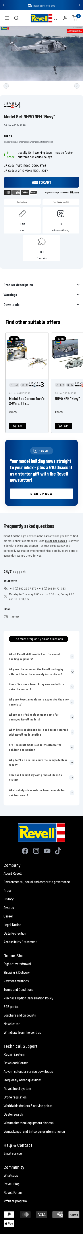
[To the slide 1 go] (38, 86)
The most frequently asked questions (38, 639)
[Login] (65, 18)
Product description (18, 285)
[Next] (76, 86)
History (9, 899)
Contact (14, 617)
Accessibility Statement (20, 942)
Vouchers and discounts (20, 1015)
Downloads (11, 305)
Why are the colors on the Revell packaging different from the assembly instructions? (36, 672)
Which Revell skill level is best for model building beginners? (34, 657)
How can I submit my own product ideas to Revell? (35, 777)
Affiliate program (15, 1201)
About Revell (13, 873)
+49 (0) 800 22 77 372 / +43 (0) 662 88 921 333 (38, 589)
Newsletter (12, 1024)
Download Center (16, 1063)
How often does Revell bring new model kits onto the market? (36, 687)
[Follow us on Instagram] (36, 851)
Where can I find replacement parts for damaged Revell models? (33, 717)
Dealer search (13, 1114)
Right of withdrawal (17, 964)
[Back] (6, 86)
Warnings (10, 295)
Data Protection (15, 933)
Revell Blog (11, 1184)
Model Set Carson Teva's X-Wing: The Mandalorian (26, 401)
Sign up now (41, 494)
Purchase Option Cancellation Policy (28, 998)
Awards (9, 908)
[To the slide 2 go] (44, 86)
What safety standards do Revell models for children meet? (37, 793)
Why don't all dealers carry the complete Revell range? (39, 762)
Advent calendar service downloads (28, 1071)
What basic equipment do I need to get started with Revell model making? (38, 732)
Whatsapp (11, 1175)
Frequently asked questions (23, 1080)
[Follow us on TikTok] (58, 851)
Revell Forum (13, 1193)
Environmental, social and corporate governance (37, 882)
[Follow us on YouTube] (47, 851)
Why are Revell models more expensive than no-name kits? (39, 702)
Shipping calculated (37, 142)
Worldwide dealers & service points (28, 1106)
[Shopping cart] (75, 18)
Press (8, 890)
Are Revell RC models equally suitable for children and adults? (35, 747)
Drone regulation (15, 1097)
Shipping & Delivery (17, 972)
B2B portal (11, 1007)
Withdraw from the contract (23, 1032)
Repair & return (14, 1054)
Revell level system (17, 1089)
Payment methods (16, 981)
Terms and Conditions (18, 990)
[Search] (16, 18)
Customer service (56, 541)
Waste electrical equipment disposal (29, 1123)
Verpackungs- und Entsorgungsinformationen (34, 1131)
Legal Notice (12, 925)
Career (8, 916)
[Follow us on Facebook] (25, 851)
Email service (13, 1153)
